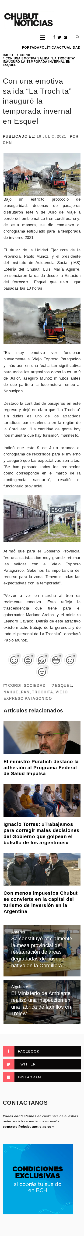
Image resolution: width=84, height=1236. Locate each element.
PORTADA (30, 47)
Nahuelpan (17, 692)
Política (48, 47)
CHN (7, 143)
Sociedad (35, 686)
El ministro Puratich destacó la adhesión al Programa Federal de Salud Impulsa (41, 768)
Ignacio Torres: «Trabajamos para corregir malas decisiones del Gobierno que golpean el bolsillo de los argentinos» (41, 833)
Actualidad (68, 47)
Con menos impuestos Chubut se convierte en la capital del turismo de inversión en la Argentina (41, 902)
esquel (63, 686)
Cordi (14, 686)
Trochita (42, 692)
